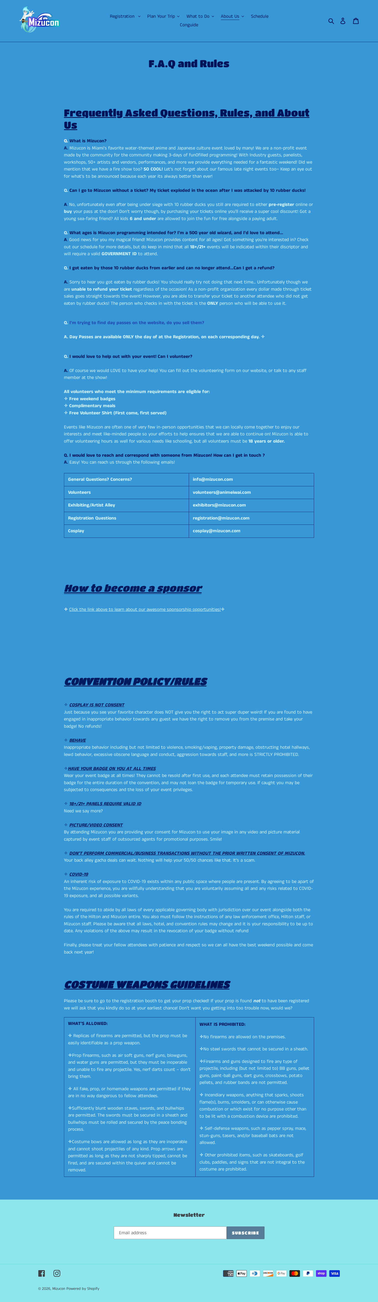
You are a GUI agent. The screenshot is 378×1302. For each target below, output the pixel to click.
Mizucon (58, 1288)
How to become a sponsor (132, 587)
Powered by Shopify (82, 1288)
